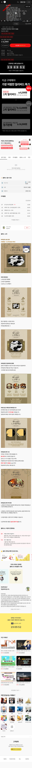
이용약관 (4, 759)
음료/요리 (20, 722)
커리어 (3, 731)
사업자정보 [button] (27, 759)
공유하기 (6, 45)
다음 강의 (27, 23)
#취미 (6, 27)
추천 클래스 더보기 (15, 690)
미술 (4, 722)
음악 (4, 705)
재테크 (28, 705)
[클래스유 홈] (5, 2)
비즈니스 (4, 713)
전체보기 (12, 731)
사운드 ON (28, 6)
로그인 (28, 2)
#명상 (12, 27)
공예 (28, 713)
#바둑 (3, 27)
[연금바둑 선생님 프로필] (28, 589)
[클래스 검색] (18, 2)
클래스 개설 (23, 2)
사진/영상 (12, 722)
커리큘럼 (16, 23)
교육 (20, 705)
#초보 (9, 27)
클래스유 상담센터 (17, 749)
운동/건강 (20, 713)
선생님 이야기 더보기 (15, 609)
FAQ (19, 759)
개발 (12, 713)
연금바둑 (3, 31)
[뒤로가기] (2, 2)
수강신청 (20, 45)
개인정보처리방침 (12, 759)
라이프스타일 (28, 722)
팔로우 (7, 31)
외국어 (12, 705)
